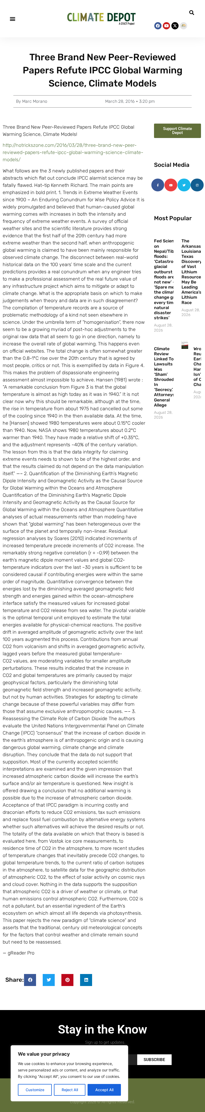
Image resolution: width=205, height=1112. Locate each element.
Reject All (70, 1089)
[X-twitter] (175, 25)
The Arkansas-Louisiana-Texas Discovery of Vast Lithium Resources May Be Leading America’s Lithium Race (192, 271)
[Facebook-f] (157, 185)
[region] (69, 1073)
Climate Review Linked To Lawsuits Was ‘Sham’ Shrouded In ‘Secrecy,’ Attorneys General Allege (164, 377)
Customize (35, 1089)
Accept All (104, 1089)
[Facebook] (157, 25)
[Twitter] (184, 185)
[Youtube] (166, 25)
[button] (12, 18)
